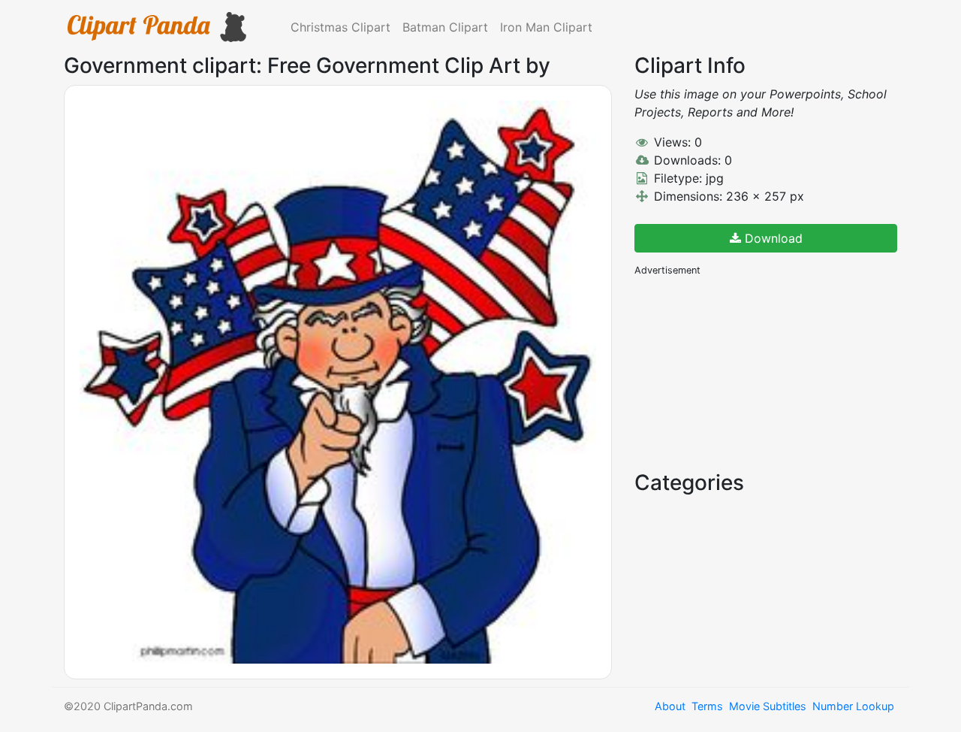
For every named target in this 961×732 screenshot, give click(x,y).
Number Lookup (853, 706)
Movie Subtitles (767, 706)
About (670, 706)
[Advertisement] (747, 372)
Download (772, 238)
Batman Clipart (445, 27)
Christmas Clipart (340, 27)
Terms (707, 706)
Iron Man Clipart (546, 27)
